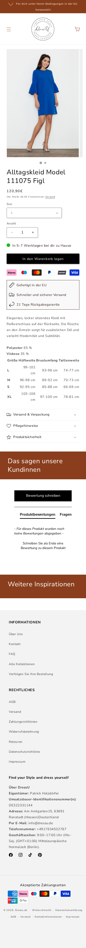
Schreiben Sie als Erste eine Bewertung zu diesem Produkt (43, 545)
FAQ (12, 654)
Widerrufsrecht (41, 910)
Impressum (17, 762)
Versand (50, 196)
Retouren (15, 742)
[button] (9, 29)
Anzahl (11, 224)
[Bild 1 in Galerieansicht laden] (41, 163)
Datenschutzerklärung (68, 910)
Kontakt (15, 644)
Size (9, 204)
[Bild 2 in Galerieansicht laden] (45, 163)
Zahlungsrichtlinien (23, 722)
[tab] (37, 515)
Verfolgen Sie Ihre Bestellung (31, 674)
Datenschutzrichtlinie (24, 752)
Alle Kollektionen (22, 664)
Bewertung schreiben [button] (43, 495)
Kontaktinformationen (48, 916)
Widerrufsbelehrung (24, 732)
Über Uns (16, 634)
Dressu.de (21, 910)
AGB (12, 702)
